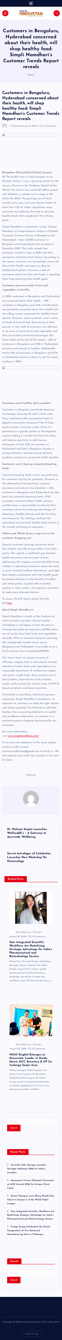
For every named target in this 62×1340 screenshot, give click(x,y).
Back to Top (32, 1334)
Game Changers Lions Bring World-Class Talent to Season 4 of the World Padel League (30, 1200)
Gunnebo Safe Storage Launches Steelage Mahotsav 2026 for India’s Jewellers (26, 1169)
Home (31, 75)
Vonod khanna (23, 932)
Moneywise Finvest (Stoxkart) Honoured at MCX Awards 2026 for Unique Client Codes (30, 1184)
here (9, 603)
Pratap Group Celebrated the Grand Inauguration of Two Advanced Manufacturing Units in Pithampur (28, 1231)
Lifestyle (15, 126)
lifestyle (32, 775)
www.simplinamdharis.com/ (23, 736)
